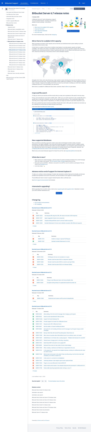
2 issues (34, 244)
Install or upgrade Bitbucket (12, 20)
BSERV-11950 (39, 347)
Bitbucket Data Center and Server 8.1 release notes (44, 402)
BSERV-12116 (41, 238)
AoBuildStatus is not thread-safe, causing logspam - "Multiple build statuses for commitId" (64, 337)
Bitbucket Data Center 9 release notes (16, 33)
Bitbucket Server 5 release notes (15, 66)
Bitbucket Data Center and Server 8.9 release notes (44, 399)
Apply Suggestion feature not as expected (54, 218)
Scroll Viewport (46, 420)
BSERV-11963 (39, 363)
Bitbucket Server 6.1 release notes (17, 62)
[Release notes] (54, 8)
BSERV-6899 (39, 345)
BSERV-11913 (39, 342)
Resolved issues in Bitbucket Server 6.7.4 (42, 231)
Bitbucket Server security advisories (16, 73)
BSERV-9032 (39, 316)
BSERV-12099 (40, 259)
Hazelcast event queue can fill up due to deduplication (61, 298)
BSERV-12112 (39, 350)
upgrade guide (61, 189)
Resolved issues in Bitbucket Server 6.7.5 (42, 207)
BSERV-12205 (39, 220)
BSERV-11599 (39, 335)
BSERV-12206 (39, 223)
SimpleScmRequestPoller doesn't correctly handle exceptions (59, 220)
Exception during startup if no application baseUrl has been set (61, 282)
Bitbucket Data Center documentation (40, 409)
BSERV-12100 (40, 264)
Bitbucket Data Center (11, 22)
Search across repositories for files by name (54, 316)
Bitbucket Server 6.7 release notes (17, 49)
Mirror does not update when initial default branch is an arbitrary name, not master (63, 335)
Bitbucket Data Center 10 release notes (17, 31)
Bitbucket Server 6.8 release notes (17, 47)
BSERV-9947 (39, 326)
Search (79, 3)
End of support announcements (41, 180)
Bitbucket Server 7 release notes (15, 39)
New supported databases (41, 30)
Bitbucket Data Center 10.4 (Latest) (17, 8)
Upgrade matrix (11, 27)
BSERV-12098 (40, 262)
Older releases (11, 71)
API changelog (38, 204)
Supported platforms (70, 150)
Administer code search (37, 392)
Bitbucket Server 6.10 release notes (17, 43)
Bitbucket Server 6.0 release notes (17, 64)
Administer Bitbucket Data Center (14, 16)
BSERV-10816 (39, 337)
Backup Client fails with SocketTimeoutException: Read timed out (59, 332)
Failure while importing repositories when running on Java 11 (57, 368)
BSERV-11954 (39, 365)
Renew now (59, 193)
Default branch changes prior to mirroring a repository (56, 340)
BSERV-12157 (39, 218)
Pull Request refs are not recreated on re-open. (59, 257)
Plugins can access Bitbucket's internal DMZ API (55, 363)
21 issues (35, 370)
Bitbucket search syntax (48, 106)
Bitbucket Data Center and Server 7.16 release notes (44, 407)
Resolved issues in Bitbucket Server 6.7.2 (42, 272)
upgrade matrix (70, 189)
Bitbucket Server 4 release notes (15, 69)
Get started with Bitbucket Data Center (15, 12)
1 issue (34, 301)
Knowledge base (34, 3)
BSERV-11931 (39, 358)
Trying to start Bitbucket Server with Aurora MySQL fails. (60, 280)
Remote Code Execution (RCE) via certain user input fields (61, 262)
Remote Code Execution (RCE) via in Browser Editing (60, 264)
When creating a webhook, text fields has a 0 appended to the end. (59, 347)
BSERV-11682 (39, 321)
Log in (83, 3)
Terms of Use (68, 428)
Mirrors (67, 86)
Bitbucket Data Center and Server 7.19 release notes (44, 397)
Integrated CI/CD (10, 18)
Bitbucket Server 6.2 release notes (17, 60)
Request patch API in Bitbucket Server (52, 324)
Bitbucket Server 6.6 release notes (17, 52)
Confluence (39, 420)
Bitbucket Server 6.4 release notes (17, 56)
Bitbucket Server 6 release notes (15, 41)
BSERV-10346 (39, 319)
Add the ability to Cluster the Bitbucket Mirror (54, 326)
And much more (38, 32)
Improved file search (39, 29)
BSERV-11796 (39, 368)
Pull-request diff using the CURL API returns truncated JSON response (61, 215)
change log (54, 34)
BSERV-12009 (40, 282)
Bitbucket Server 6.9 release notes (17, 45)
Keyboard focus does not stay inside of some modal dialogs (57, 345)
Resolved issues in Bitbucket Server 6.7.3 (42, 249)
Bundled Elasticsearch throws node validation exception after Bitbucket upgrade (63, 223)
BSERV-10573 (39, 340)
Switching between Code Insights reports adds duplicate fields (58, 360)
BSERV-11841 (39, 360)
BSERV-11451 (39, 324)
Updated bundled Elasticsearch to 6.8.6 (60, 241)
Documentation (24, 3)
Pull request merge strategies (58, 161)
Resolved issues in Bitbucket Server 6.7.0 (42, 306)
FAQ (7, 75)
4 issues (34, 226)
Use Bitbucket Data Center (12, 14)
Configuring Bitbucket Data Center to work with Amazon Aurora (46, 148)
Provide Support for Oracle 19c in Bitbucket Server (55, 321)
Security (74, 428)
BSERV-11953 (40, 257)
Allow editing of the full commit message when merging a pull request (60, 314)
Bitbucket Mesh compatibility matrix (16, 29)
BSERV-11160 (39, 354)
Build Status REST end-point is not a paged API (54, 342)
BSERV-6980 (39, 329)
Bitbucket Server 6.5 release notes (17, 54)
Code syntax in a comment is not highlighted (54, 358)
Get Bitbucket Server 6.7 (73, 31)
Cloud (71, 8)
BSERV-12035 (39, 215)
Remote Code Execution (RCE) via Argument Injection (60, 259)
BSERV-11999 (40, 298)
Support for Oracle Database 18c (51, 319)
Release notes (9, 25)
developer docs (43, 164)
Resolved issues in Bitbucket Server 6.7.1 (41, 290)
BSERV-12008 (40, 280)
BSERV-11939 (39, 332)
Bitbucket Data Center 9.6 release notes (41, 390)
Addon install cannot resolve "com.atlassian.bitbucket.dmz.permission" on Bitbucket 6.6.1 (64, 365)
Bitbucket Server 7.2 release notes (40, 412)
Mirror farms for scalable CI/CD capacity (44, 27)
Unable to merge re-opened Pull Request (60, 238)
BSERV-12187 (41, 241)
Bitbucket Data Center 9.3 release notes (41, 404)
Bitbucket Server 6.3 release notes (17, 58)
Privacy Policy (59, 428)
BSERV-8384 (39, 314)
